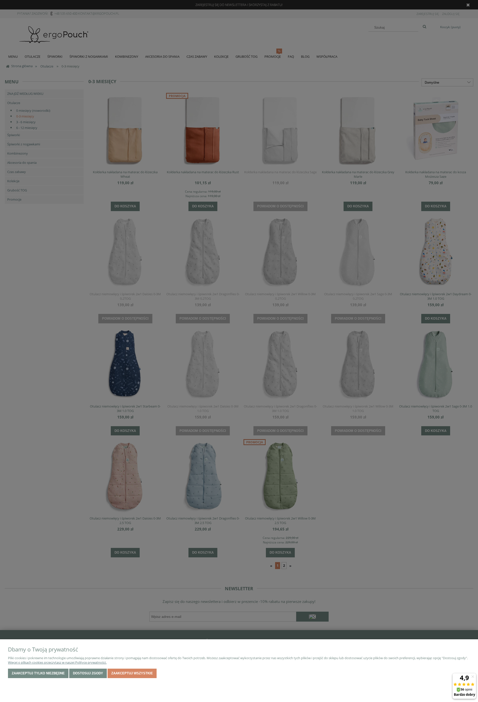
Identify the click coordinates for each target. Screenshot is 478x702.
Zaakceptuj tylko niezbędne (38, 673)
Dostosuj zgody (88, 673)
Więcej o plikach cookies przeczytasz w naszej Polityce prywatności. (57, 662)
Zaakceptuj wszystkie (132, 673)
